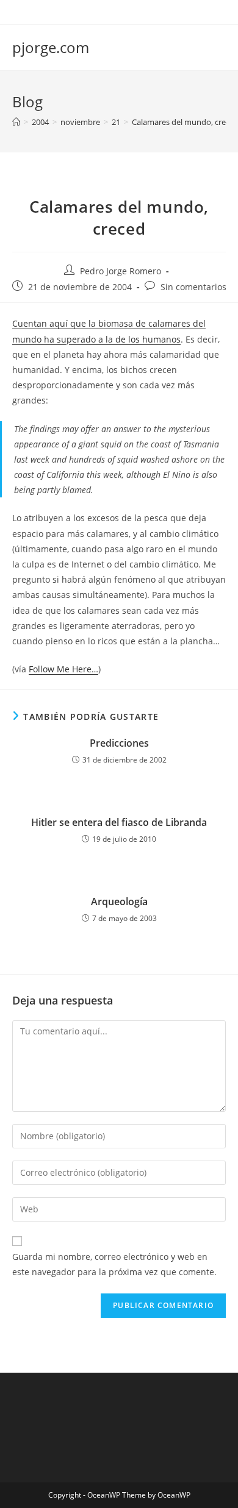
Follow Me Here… (63, 669)
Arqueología (119, 901)
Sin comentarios (193, 287)
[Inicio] (16, 121)
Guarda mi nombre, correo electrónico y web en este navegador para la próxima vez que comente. (114, 1264)
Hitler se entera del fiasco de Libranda (119, 822)
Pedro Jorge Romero (120, 271)
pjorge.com (50, 47)
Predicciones (119, 743)
